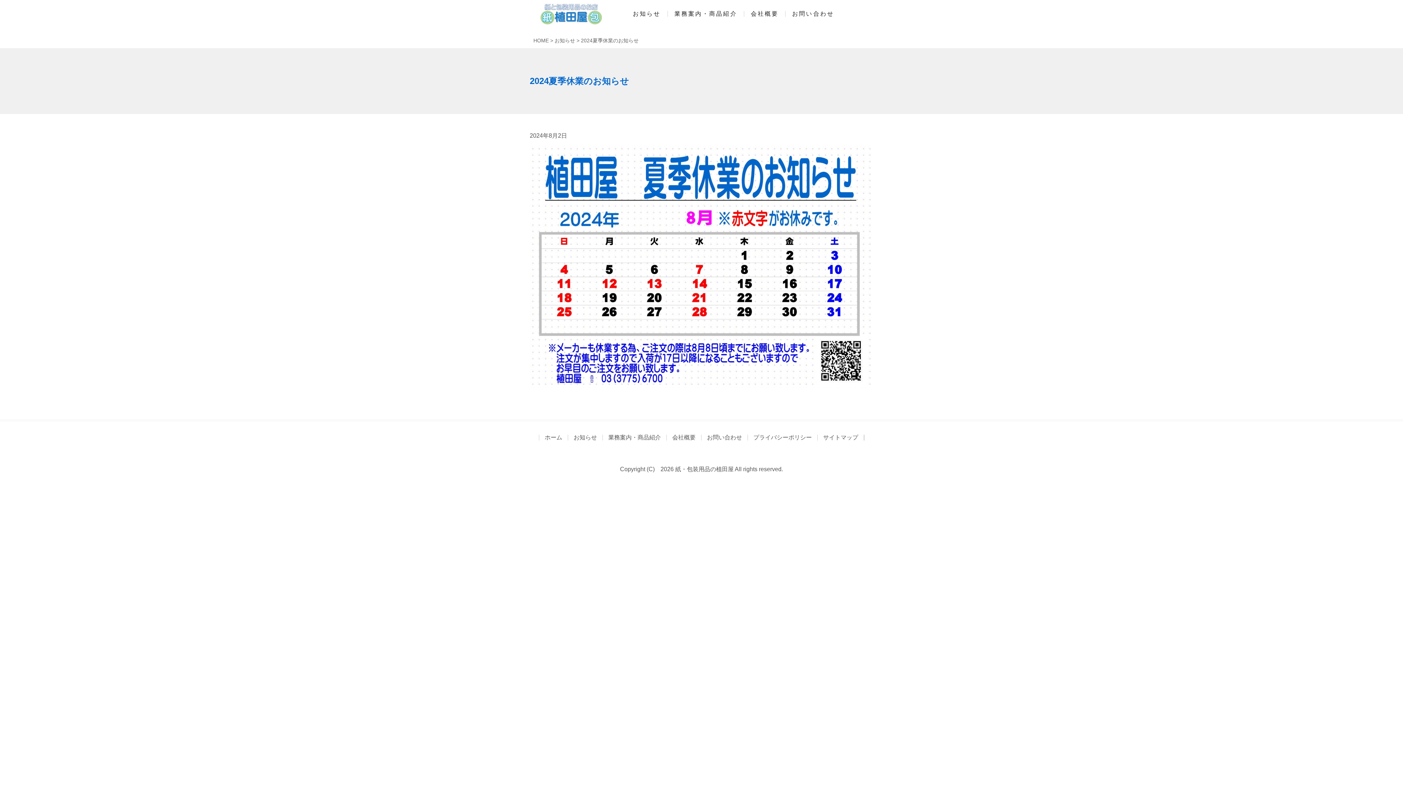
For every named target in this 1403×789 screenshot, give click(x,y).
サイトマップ (840, 438)
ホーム (553, 438)
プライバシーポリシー (782, 438)
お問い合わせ (813, 14)
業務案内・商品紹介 (705, 14)
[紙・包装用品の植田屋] (568, 14)
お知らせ (647, 14)
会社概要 (765, 14)
